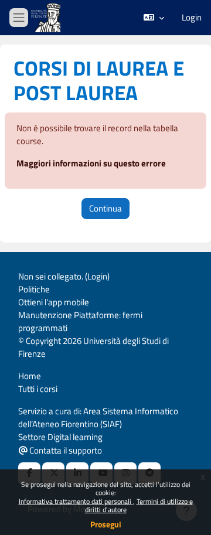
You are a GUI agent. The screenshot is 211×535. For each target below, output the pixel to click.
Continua (105, 208)
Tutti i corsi (37, 389)
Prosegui (105, 524)
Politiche (34, 289)
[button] (154, 17)
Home (29, 376)
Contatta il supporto (65, 450)
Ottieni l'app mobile (53, 302)
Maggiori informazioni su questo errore (91, 163)
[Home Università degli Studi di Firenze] (47, 18)
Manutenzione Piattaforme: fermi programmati (80, 321)
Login (192, 17)
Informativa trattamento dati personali (76, 501)
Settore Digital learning (60, 437)
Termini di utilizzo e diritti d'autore (139, 505)
